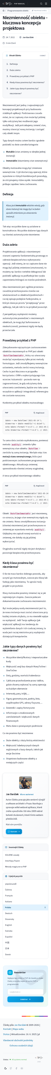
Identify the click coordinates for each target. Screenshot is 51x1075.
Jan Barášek (28, 37)
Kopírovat (40, 413)
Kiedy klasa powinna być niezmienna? (27, 82)
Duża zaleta (15, 70)
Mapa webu (18, 1029)
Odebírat (24, 999)
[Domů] (3, 10)
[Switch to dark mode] (5, 1068)
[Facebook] (16, 1068)
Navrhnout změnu (40, 10)
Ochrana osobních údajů (21, 1045)
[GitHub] (10, 1068)
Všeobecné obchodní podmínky (18, 1040)
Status (6, 1034)
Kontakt (7, 1029)
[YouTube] (21, 1068)
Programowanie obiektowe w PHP (22, 10)
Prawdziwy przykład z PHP (22, 76)
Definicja (14, 64)
